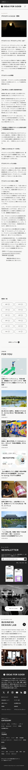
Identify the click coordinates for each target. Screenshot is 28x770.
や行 (19, 320)
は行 (19, 315)
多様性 (24, 740)
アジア (2, 751)
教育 (17, 737)
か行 (19, 304)
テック (12, 737)
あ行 (6, 304)
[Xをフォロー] (3, 692)
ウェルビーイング (18, 740)
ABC (6, 331)
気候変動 (21, 737)
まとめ (2, 726)
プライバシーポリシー (6, 709)
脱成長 (2, 742)
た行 (19, 309)
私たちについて (4, 697)
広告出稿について (5, 700)
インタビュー (14, 724)
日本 (7, 751)
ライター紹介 (17, 700)
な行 (6, 315)
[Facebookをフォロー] (8, 692)
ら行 (6, 326)
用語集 (2, 706)
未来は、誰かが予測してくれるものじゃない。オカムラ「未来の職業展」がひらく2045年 (13, 443)
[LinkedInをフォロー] (25, 692)
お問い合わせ (4, 703)
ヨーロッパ (11, 751)
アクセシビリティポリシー (20, 709)
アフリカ (8, 753)
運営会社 (16, 697)
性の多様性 (11, 255)
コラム (8, 724)
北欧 (17, 751)
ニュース (3, 724)
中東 (21, 751)
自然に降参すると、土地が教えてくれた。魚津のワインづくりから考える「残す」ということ (13, 503)
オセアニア (13, 753)
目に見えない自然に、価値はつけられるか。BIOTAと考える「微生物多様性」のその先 (13, 413)
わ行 (19, 326)
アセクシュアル (19, 100)
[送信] (25, 559)
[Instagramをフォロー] (12, 692)
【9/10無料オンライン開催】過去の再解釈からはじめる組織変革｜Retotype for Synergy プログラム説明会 (13, 473)
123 (19, 331)
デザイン (8, 737)
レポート (21, 724)
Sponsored (8, 726)
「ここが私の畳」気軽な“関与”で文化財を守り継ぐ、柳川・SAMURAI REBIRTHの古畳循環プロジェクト (13, 534)
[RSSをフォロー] (21, 692)
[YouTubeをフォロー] (17, 692)
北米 (24, 751)
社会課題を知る (17, 703)
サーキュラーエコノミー (6, 740)
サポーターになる (13, 608)
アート (2, 737)
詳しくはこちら (20, 562)
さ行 (6, 309)
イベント (15, 726)
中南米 (2, 753)
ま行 (6, 320)
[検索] (25, 6)
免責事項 (16, 706)
